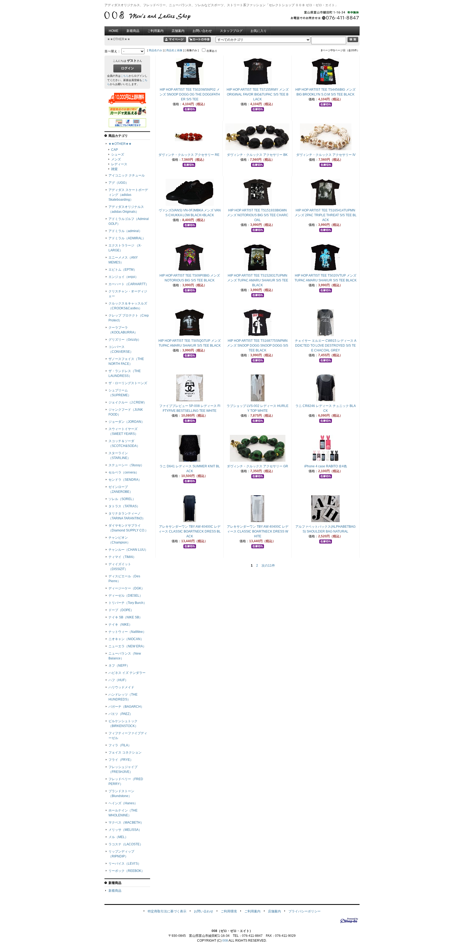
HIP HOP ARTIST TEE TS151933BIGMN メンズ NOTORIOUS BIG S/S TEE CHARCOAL (257, 215)
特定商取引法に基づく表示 (167, 911)
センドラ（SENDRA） (125, 480)
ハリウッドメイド (121, 687)
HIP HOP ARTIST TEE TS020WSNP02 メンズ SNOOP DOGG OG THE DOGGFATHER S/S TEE (190, 94)
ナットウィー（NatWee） (127, 632)
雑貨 (114, 169)
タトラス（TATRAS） (124, 506)
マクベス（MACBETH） (126, 822)
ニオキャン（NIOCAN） (126, 639)
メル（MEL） (118, 837)
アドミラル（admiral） (125, 231)
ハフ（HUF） (118, 680)
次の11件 (268, 565)
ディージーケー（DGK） (126, 588)
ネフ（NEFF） (119, 665)
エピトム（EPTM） (122, 269)
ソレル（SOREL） (122, 499)
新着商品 (132, 31)
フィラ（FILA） (119, 745)
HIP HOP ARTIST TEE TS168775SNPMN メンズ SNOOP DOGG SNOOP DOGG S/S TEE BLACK (257, 345)
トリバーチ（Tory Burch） (127, 603)
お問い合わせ (202, 31)
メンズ (116, 159)
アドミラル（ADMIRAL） (127, 238)
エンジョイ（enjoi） (123, 277)
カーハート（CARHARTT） (128, 284)
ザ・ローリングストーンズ (127, 383)
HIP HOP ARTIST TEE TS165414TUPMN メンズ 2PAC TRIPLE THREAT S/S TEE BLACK (326, 215)
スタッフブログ (231, 31)
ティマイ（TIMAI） (122, 557)
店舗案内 (178, 31)
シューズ (117, 154)
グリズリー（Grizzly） (124, 340)
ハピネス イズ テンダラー (127, 673)
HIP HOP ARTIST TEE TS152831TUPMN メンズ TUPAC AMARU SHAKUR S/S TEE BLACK (257, 280)
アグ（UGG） (118, 183)
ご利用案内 (155, 31)
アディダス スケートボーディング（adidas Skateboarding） (128, 194)
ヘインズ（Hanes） (122, 803)
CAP (114, 150)
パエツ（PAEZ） (120, 714)
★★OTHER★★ (120, 144)
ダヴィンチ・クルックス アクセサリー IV (326, 155)
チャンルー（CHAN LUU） (128, 550)
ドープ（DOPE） (121, 610)
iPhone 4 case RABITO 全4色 (325, 466)
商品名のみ (155, 50)
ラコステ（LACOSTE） (125, 844)
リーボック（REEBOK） (126, 871)
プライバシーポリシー (304, 911)
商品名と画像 (174, 50)
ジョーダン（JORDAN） (126, 422)
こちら (125, 75)
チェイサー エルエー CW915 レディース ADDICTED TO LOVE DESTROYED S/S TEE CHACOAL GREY (325, 345)
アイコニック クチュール (126, 175)
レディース (119, 164)
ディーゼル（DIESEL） (125, 595)
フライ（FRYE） (120, 760)
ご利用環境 (229, 911)
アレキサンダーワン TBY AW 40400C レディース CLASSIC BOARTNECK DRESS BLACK (189, 531)
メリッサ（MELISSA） (125, 830)
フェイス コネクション (125, 752)
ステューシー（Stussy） (126, 465)
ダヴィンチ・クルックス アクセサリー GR (257, 466)
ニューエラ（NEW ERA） (127, 646)
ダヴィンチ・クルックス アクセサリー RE (188, 155)
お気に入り (259, 31)
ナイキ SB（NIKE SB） (125, 617)
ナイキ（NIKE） (120, 624)
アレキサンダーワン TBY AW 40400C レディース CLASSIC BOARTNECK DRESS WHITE (257, 531)
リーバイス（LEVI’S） (124, 863)
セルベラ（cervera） (123, 472)
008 (225, 940)
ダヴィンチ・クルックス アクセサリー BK (257, 155)
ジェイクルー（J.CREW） (127, 402)
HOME (113, 31)
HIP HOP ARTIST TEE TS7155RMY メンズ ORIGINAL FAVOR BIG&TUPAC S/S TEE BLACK (258, 94)
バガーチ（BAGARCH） (126, 707)
